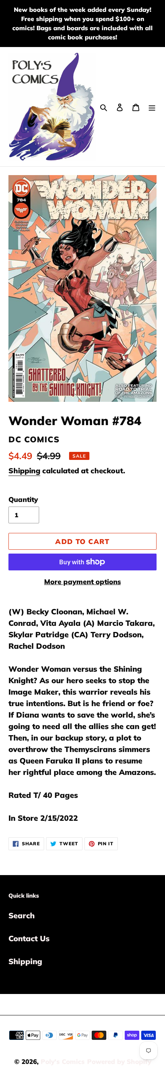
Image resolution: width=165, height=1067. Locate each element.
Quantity (23, 499)
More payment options (82, 581)
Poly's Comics (63, 1061)
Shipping (24, 470)
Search (21, 915)
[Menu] (152, 106)
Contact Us (29, 938)
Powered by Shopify (119, 1061)
